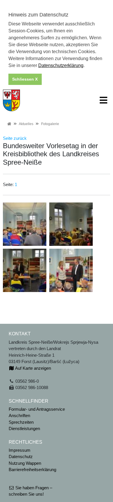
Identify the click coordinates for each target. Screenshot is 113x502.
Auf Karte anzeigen (32, 368)
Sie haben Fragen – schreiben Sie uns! (30, 491)
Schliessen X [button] (25, 79)
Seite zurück (15, 138)
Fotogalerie (50, 124)
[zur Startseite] (11, 99)
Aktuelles (26, 124)
